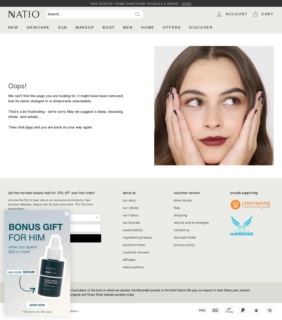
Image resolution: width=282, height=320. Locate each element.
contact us (182, 230)
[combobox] (94, 14)
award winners (134, 244)
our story (129, 200)
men (128, 27)
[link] (37, 263)
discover (201, 27)
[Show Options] (97, 218)
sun (62, 27)
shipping (180, 215)
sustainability (133, 230)
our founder (131, 222)
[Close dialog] (67, 214)
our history (131, 215)
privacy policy (184, 244)
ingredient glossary (137, 237)
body (109, 27)
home (148, 27)
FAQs (177, 207)
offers (172, 27)
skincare (38, 27)
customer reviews (136, 252)
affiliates (129, 259)
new (13, 27)
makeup (85, 27)
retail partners (133, 267)
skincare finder (185, 237)
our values (131, 207)
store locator (183, 200)
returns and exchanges (191, 222)
